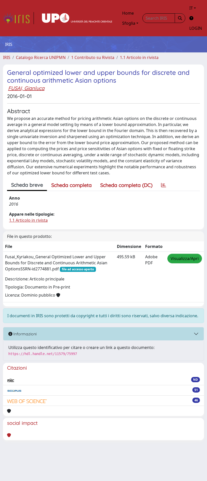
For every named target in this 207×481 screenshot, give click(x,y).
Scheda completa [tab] (71, 185)
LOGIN (195, 28)
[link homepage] (18, 18)
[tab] (163, 185)
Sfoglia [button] (128, 23)
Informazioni (24, 333)
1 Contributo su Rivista (92, 57)
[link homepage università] (77, 18)
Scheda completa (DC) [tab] (126, 185)
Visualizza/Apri (185, 258)
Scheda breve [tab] (27, 185)
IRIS (6, 57)
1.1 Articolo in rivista (139, 57)
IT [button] (191, 8)
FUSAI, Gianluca (26, 88)
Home (128, 13)
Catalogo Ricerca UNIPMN (41, 57)
